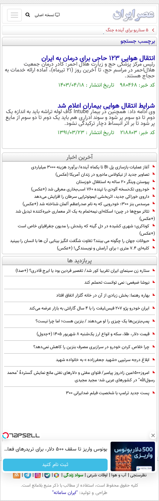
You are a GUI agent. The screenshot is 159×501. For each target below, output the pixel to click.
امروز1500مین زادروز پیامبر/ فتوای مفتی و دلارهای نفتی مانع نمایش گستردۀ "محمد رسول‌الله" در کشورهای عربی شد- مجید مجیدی (81, 376)
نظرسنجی (138, 475)
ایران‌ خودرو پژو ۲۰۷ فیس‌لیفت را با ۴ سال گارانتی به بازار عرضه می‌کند (89, 308)
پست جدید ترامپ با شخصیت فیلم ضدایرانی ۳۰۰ (107, 393)
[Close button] (153, 435)
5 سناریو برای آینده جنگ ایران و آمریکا (115, 30)
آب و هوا (118, 475)
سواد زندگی (73, 475)
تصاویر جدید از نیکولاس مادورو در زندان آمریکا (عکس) (102, 174)
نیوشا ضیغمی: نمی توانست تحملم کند (116, 282)
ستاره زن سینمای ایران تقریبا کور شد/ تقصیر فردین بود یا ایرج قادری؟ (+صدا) (82, 270)
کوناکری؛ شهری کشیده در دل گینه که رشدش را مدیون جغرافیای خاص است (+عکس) (86, 230)
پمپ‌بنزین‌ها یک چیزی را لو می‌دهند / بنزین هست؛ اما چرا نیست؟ (92, 321)
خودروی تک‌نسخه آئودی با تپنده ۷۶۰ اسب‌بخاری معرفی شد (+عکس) (90, 189)
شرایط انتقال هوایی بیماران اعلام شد (106, 106)
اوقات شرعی (97, 475)
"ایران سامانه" (65, 493)
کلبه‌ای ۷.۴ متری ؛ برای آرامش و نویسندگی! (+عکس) (103, 248)
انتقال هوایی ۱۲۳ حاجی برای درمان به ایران (98, 58)
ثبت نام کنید (56, 465)
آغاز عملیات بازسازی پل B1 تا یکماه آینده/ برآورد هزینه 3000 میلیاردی (90, 167)
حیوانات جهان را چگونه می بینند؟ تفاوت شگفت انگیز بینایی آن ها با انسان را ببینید (79, 241)
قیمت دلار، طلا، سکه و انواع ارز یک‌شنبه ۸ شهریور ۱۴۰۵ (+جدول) (93, 334)
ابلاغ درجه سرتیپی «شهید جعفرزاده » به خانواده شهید (102, 360)
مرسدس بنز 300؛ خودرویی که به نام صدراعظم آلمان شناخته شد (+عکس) (86, 204)
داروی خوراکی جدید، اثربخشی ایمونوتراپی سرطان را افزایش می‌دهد (91, 196)
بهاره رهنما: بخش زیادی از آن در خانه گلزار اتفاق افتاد (102, 295)
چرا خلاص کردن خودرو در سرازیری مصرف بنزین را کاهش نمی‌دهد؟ (91, 347)
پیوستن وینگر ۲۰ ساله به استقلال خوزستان (112, 182)
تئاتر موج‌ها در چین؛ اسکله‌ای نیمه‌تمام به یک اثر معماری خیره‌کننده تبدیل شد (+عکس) (85, 215)
